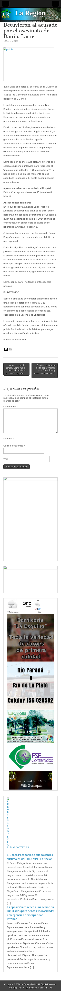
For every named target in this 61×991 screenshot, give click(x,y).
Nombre (8, 438)
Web (5, 459)
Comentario (10, 406)
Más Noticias (19, 847)
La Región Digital (29, 984)
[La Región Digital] (30, 15)
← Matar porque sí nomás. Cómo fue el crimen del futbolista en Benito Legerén (15, 369)
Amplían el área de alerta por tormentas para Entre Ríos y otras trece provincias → (44, 370)
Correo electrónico (14, 445)
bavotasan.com (45, 988)
